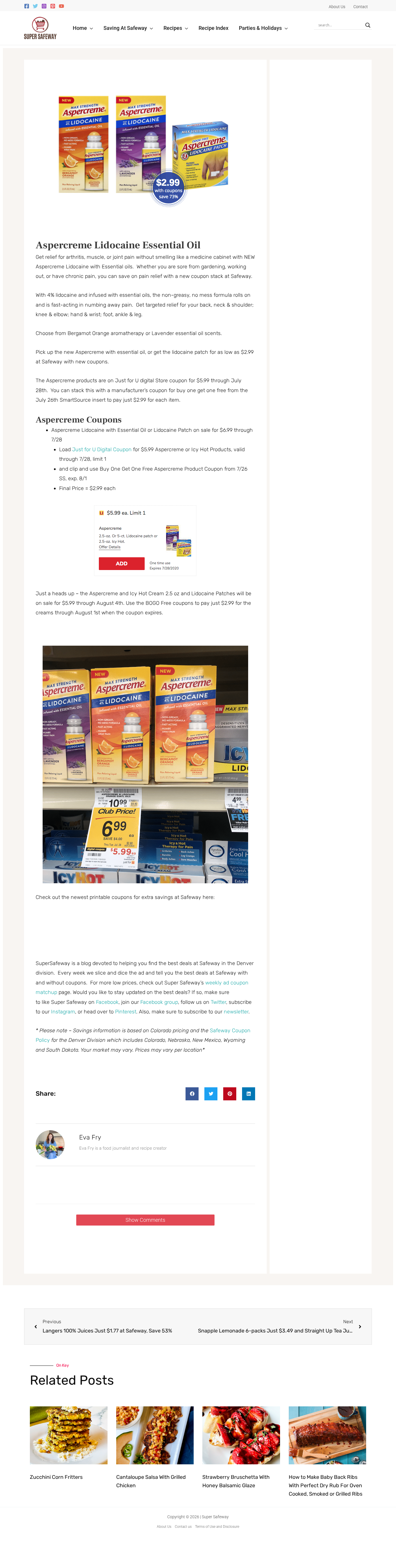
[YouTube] (61, 6)
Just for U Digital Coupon (102, 449)
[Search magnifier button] (368, 25)
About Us (164, 1527)
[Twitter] (35, 6)
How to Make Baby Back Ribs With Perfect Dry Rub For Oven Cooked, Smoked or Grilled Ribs (325, 1485)
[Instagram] (44, 6)
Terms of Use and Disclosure (217, 1527)
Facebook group (159, 1002)
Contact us (183, 1527)
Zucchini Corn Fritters (56, 1477)
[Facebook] (26, 6)
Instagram (63, 1011)
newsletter (236, 1011)
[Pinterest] (52, 6)
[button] (90, 28)
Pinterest (125, 1011)
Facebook (107, 1002)
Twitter (218, 1002)
